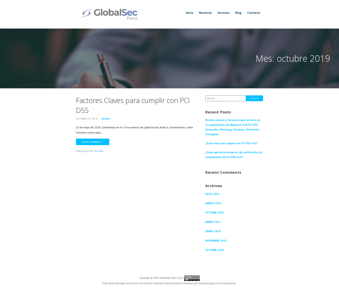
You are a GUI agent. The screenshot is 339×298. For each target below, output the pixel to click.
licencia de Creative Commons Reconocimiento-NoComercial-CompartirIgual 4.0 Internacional (183, 283)
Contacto (253, 13)
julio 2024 (212, 194)
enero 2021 (213, 222)
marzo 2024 (213, 203)
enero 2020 (213, 231)
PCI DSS (98, 151)
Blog (238, 13)
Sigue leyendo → (92, 142)
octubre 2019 (214, 250)
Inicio (189, 13)
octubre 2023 (214, 212)
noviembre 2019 (215, 240)
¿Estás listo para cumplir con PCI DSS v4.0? (231, 143)
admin (106, 118)
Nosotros (205, 13)
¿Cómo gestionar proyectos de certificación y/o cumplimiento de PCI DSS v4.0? (233, 155)
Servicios (223, 13)
